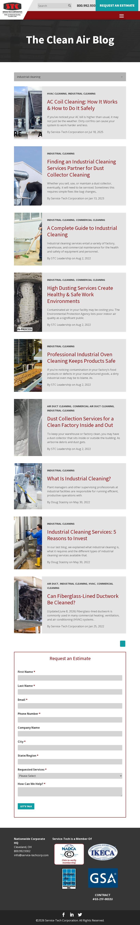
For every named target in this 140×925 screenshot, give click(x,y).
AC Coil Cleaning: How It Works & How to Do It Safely (82, 105)
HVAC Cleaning (57, 93)
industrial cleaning (81, 93)
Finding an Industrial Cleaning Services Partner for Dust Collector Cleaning (81, 168)
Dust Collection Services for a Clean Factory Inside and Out (80, 421)
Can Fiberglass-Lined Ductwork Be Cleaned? (82, 599)
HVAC (92, 583)
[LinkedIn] (72, 915)
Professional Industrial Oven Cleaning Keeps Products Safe (81, 357)
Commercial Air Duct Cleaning (93, 406)
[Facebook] (63, 915)
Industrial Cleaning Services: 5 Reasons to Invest (81, 535)
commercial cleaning (90, 220)
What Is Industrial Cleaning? (79, 478)
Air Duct (52, 583)
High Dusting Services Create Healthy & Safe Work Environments (80, 294)
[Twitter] (80, 915)
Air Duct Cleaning (59, 406)
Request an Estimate (117, 5)
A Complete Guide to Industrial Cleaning (82, 231)
